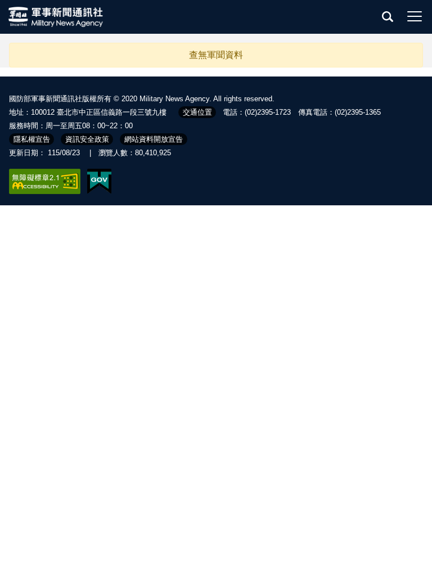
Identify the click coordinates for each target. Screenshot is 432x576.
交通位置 (197, 112)
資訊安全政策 (87, 139)
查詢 (387, 16)
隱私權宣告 (32, 139)
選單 (415, 16)
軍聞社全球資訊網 (56, 17)
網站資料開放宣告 (153, 139)
